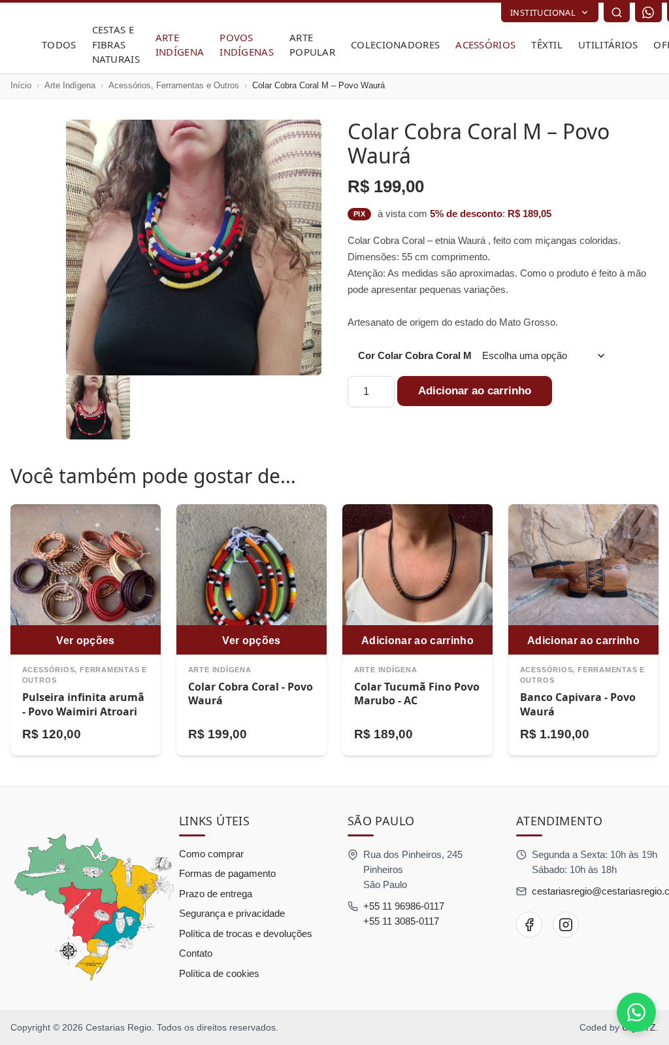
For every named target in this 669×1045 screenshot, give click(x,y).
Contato (195, 953)
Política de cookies (219, 973)
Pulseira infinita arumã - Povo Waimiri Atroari (83, 704)
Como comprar (211, 853)
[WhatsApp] (648, 12)
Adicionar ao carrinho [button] (417, 640)
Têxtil (547, 44)
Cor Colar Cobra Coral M (415, 355)
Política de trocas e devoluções (245, 933)
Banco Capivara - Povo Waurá (578, 704)
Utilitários (608, 44)
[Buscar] (617, 12)
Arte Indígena (69, 85)
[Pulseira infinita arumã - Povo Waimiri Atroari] (85, 579)
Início (20, 85)
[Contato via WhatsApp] (636, 1012)
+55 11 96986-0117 (403, 906)
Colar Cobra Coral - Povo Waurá (250, 693)
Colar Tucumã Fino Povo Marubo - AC (417, 693)
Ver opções (85, 640)
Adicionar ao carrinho (474, 391)
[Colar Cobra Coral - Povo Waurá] (251, 579)
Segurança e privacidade (232, 913)
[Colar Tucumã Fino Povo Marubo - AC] (417, 579)
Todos (59, 44)
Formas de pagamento (227, 873)
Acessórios (485, 44)
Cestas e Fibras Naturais (116, 44)
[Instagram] (566, 925)
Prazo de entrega (215, 893)
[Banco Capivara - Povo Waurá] (583, 579)
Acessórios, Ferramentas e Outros (173, 85)
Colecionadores (395, 44)
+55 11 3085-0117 (401, 921)
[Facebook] (529, 925)
